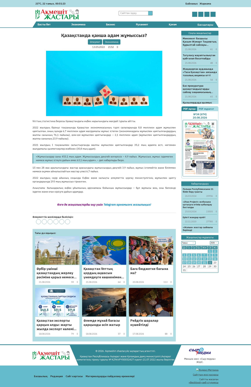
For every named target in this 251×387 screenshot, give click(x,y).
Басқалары (205, 24)
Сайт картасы (74, 376)
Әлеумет (95, 42)
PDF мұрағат (207, 108)
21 (204, 262)
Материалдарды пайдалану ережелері (110, 376)
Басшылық (40, 376)
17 (184, 262)
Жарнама (205, 3)
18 (189, 262)
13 (198, 259)
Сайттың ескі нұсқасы (205, 374)
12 (193, 259)
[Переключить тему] (214, 3)
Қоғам (173, 24)
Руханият (142, 24)
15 (209, 259)
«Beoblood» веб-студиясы (203, 382)
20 (198, 262)
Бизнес (110, 24)
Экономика (78, 24)
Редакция (56, 376)
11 (189, 259)
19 (193, 262)
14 (204, 259)
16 (215, 259)
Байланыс (191, 3)
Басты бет (44, 24)
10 (184, 259)
